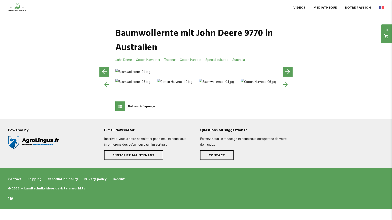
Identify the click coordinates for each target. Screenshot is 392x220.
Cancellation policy (63, 179)
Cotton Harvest (190, 60)
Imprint (119, 179)
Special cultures (216, 60)
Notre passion (358, 7)
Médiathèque (325, 7)
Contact (217, 155)
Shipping (34, 179)
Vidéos (299, 7)
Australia (238, 60)
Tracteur (170, 60)
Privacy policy (95, 179)
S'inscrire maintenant (134, 155)
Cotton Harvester (148, 60)
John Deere (123, 60)
